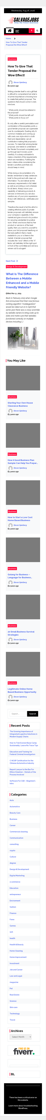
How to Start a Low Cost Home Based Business (20, 519)
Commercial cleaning (19, 832)
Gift (11, 932)
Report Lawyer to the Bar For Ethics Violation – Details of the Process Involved (23, 772)
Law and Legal (16, 976)
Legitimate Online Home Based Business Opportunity (22, 690)
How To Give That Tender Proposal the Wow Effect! (22, 71)
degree (13, 863)
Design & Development (17, 267)
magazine (14, 982)
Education (14, 888)
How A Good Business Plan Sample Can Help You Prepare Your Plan (23, 462)
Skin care (13, 1007)
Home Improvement (18, 957)
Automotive (15, 807)
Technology (15, 1014)
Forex (12, 920)
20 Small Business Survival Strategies (21, 633)
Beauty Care (15, 813)
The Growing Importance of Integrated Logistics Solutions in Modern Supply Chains (23, 734)
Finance (13, 913)
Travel (12, 1020)
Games (13, 926)
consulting (14, 844)
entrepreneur (15, 894)
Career (12, 825)
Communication (16, 838)
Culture (13, 857)
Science (13, 1001)
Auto (12, 800)
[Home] (10, 30)
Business (12, 59)
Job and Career (16, 970)
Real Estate (14, 995)
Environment (15, 901)
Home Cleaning (16, 951)
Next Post (10, 261)
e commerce (15, 882)
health (12, 938)
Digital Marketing (17, 876)
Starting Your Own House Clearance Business (20, 404)
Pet (11, 989)
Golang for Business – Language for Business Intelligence (19, 576)
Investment (14, 963)
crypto (12, 851)
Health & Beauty (17, 945)
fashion (13, 907)
